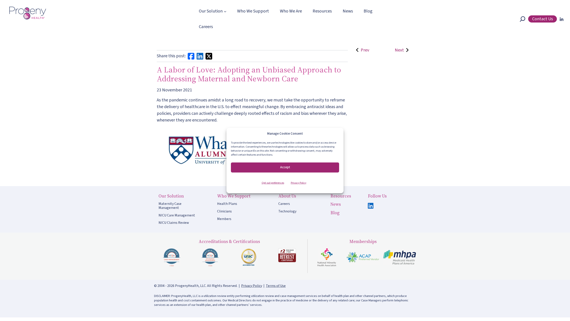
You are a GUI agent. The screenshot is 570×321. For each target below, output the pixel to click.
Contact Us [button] (542, 19)
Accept (285, 167)
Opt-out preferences (273, 183)
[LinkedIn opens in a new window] (560, 19)
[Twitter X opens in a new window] (208, 56)
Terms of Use (276, 285)
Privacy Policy (298, 183)
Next (399, 50)
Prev (364, 50)
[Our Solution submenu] (225, 11)
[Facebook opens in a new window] (191, 56)
